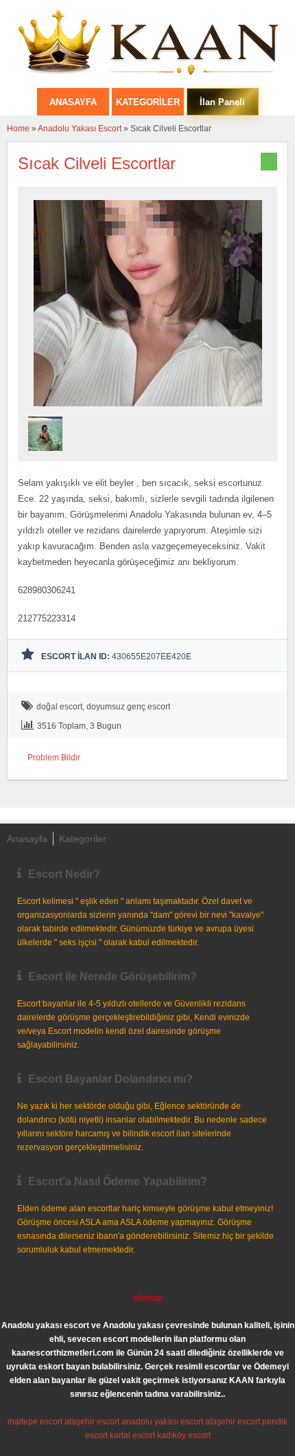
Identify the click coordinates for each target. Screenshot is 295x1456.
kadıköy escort (184, 1435)
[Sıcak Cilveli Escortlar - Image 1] (47, 455)
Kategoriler (148, 102)
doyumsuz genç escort (128, 707)
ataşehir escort (91, 1421)
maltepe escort (35, 1421)
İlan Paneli (222, 102)
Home (18, 128)
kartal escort (132, 1435)
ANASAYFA (73, 102)
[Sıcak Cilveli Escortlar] (148, 410)
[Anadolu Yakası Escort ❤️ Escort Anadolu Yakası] (147, 44)
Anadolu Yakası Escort (79, 128)
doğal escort (59, 707)
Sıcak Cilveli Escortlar (97, 163)
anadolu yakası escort (162, 1421)
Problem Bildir (53, 757)
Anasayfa (27, 838)
